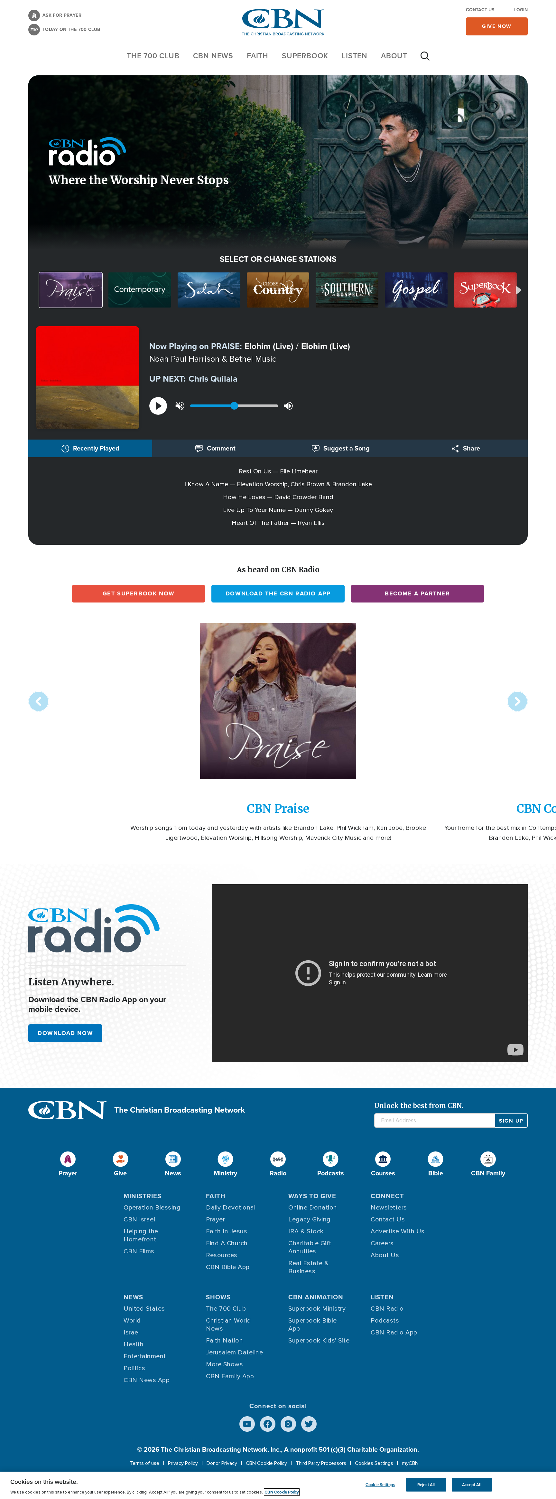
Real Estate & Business (308, 1267)
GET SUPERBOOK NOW (139, 593)
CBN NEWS (213, 55)
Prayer (215, 1219)
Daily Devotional (230, 1207)
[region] (278, 1485)
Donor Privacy (222, 1463)
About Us (385, 1255)
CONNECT (387, 1196)
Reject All (426, 1485)
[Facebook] (267, 1424)
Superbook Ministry (317, 1309)
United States (144, 1309)
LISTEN (354, 55)
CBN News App (147, 1380)
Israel (132, 1332)
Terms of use (144, 1463)
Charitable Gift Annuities (309, 1247)
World (132, 1320)
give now (497, 26)
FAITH (257, 55)
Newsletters (389, 1207)
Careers (382, 1243)
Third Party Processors (321, 1463)
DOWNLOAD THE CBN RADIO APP (278, 593)
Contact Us (480, 9)
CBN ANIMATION (315, 1297)
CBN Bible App (228, 1267)
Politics (134, 1368)
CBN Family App (230, 1376)
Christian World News (228, 1325)
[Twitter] (309, 1424)
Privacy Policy (183, 1463)
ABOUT (394, 55)
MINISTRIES (143, 1196)
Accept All (471, 1485)
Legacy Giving (309, 1219)
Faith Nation (224, 1340)
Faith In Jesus (226, 1231)
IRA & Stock (306, 1231)
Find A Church (227, 1243)
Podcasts (385, 1320)
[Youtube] (247, 1424)
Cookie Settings (380, 1485)
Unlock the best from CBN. (418, 1106)
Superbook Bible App (312, 1325)
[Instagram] (288, 1424)
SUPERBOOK (305, 55)
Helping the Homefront (141, 1235)
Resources (221, 1255)
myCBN (410, 1463)
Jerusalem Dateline (234, 1352)
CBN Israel (139, 1219)
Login (521, 9)
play (158, 406)
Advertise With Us (398, 1231)
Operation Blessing (152, 1207)
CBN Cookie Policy (266, 1463)
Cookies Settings (374, 1463)
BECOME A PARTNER (417, 593)
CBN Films (139, 1251)
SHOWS (218, 1297)
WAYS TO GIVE (312, 1196)
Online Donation (312, 1207)
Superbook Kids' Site (318, 1340)
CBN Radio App (394, 1332)
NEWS (133, 1297)
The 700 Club (153, 55)
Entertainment (145, 1356)
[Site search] (425, 59)
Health (134, 1344)
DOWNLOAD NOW (65, 1033)
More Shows (224, 1364)
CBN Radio (387, 1309)
